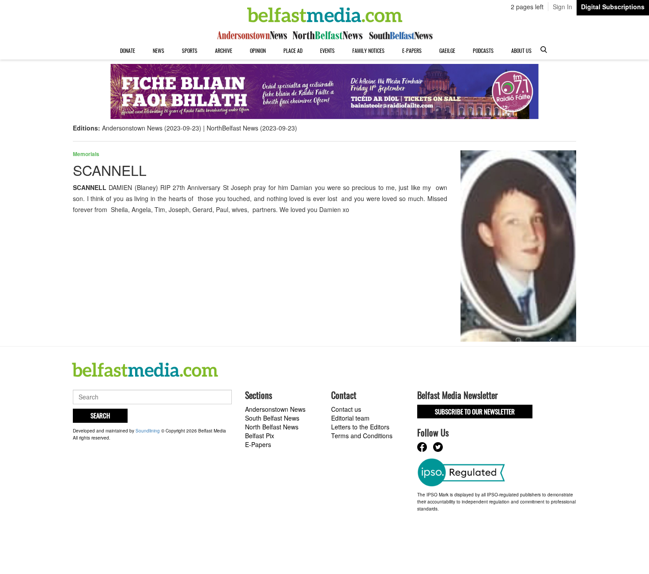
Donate (127, 50)
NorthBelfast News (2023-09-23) (252, 127)
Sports (189, 50)
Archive (223, 50)
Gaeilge (447, 50)
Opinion (258, 50)
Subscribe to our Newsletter (475, 411)
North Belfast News (271, 426)
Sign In (562, 6)
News (158, 50)
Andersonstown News (275, 409)
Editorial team (350, 418)
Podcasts (483, 50)
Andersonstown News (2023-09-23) (151, 127)
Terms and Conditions (361, 435)
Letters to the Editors (360, 426)
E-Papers (412, 50)
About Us (521, 50)
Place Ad (292, 50)
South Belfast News (272, 418)
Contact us (346, 409)
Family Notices (368, 50)
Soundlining (148, 431)
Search (100, 415)
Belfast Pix (259, 435)
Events (327, 50)
